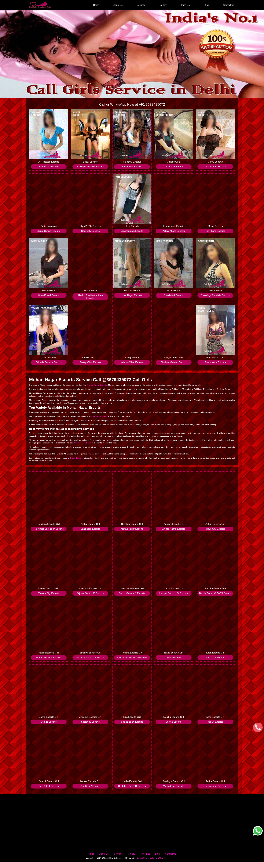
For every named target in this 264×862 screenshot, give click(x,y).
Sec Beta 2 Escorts (90, 786)
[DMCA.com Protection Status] (171, 858)
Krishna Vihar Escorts (132, 362)
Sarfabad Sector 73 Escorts (90, 657)
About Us (118, 5)
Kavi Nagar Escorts (132, 295)
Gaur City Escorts (90, 231)
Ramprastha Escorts (215, 362)
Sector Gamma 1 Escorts (132, 593)
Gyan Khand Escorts (48, 295)
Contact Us (228, 5)
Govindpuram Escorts (132, 231)
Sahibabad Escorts (90, 529)
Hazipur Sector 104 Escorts (173, 593)
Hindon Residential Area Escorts (90, 296)
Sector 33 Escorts (90, 722)
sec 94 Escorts (215, 722)
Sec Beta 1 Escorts (49, 786)
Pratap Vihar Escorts (90, 362)
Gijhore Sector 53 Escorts (90, 593)
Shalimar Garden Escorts (174, 362)
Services (141, 5)
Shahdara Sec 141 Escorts (132, 786)
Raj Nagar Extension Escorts (49, 529)
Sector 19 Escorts (215, 657)
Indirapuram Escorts (215, 166)
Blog (206, 5)
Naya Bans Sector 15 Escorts (132, 657)
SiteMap (159, 858)
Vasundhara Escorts (48, 166)
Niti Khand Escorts (215, 231)
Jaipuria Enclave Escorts (49, 362)
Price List (185, 5)
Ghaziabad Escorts (173, 166)
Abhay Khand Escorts (174, 231)
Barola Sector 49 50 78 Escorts (215, 593)
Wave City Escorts (215, 529)
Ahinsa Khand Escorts (173, 529)
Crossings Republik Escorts (215, 295)
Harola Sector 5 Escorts (48, 657)
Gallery (163, 5)
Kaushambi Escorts (132, 166)
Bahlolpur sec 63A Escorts (90, 166)
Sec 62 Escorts (174, 722)
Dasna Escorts (173, 657)
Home (96, 5)
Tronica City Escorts (48, 593)
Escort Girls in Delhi (145, 858)
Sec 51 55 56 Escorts (132, 722)
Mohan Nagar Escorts (132, 529)
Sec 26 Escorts (49, 722)
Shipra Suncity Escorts (49, 231)
